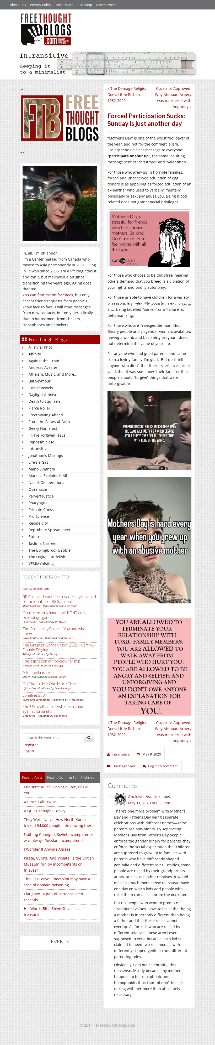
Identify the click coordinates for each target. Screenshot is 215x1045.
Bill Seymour (40, 381)
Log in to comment (163, 766)
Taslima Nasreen (43, 543)
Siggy (60, 665)
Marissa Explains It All (48, 475)
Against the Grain (44, 360)
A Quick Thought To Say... (46, 810)
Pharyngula (39, 502)
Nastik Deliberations (46, 482)
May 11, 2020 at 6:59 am (149, 802)
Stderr (34, 536)
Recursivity (38, 523)
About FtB (18, 4)
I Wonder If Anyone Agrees (47, 849)
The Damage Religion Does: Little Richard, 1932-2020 (128, 94)
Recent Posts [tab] (32, 777)
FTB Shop (84, 4)
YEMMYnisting (41, 563)
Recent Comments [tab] (61, 777)
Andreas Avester (43, 367)
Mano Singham (42, 469)
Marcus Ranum (57, 677)
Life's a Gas (38, 462)
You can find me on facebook (48, 294)
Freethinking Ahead (46, 414)
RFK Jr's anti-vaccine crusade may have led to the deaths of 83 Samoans (59, 599)
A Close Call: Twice (40, 801)
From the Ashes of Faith (49, 421)
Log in (29, 750)
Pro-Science (39, 516)
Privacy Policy (40, 4)
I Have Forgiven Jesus (47, 435)
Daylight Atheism (43, 394)
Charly (53, 654)
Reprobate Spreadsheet (49, 529)
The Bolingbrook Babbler (50, 550)
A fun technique (36, 672)
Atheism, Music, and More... (53, 374)
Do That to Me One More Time (49, 683)
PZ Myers (60, 622)
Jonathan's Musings (46, 455)
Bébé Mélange (63, 688)
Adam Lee (67, 638)
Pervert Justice (41, 496)
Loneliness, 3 (34, 695)
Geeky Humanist (43, 428)
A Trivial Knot (40, 347)
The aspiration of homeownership (51, 661)
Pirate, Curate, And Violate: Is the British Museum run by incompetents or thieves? (59, 864)
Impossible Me (41, 441)
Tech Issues (64, 4)
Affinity (35, 353)
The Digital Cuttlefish (47, 556)
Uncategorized (123, 766)
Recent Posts (106, 4)
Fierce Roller (39, 408)
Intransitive (39, 448)
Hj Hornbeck (76, 699)
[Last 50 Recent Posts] (36, 589)
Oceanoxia (38, 489)
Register (31, 744)
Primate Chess (41, 509)
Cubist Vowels (41, 387)
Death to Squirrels (45, 401)
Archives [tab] (87, 777)
